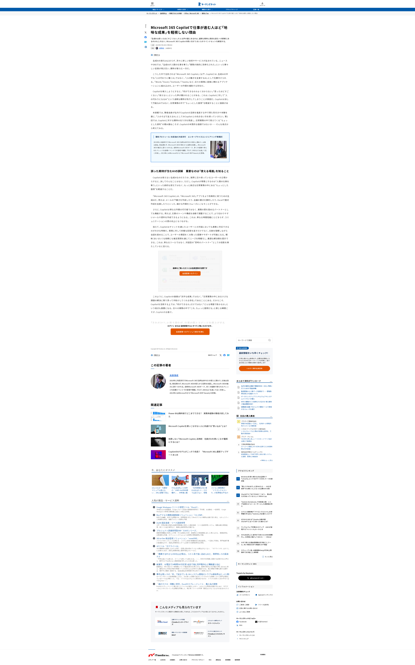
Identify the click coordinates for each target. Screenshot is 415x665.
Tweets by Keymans (244, 573)
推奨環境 (237, 660)
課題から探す (206, 9)
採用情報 (227, 660)
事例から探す (181, 9)
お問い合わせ (183, 660)
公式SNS (163, 660)
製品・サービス (157, 9)
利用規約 (262, 654)
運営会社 (218, 660)
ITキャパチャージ (232, 9)
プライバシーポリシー (198, 660)
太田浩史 (174, 375)
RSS (210, 660)
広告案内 (172, 660)
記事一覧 (256, 9)
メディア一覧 (152, 660)
